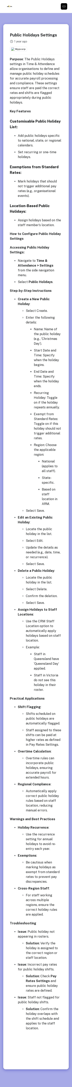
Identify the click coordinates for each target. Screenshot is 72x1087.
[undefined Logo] (9, 6)
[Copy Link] (64, 6)
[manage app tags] (36, 49)
